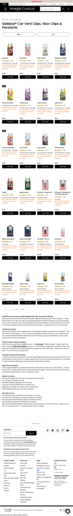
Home (3, 19)
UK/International (25, 487)
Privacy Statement (29, 442)
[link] (7, 61)
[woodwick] (12, 4)
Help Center (59, 472)
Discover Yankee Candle (11, 478)
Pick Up (22, 495)
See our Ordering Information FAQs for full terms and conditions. (60, 483)
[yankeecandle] (4, 4)
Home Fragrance (9, 468)
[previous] (20, 1)
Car (7, 19)
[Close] (70, 1)
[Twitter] (52, 430)
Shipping (23, 490)
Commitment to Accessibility (41, 487)
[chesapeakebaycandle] (21, 4)
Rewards (23, 475)
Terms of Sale (40, 475)
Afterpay (22, 480)
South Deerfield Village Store (27, 484)
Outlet (5, 480)
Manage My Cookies (42, 466)
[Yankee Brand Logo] (22, 8)
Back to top (35, 423)
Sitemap (6, 490)
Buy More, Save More (37, 1)
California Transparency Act (44, 478)
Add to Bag (10, 77)
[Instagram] (57, 430)
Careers (6, 488)
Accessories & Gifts (10, 473)
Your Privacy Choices (43, 468)
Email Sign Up (7, 429)
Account (22, 466)
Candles (6, 466)
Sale (5, 475)
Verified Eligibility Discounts (25, 501)
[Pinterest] (62, 430)
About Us (6, 485)
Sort (53, 34)
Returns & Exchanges (26, 492)
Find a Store (24, 473)
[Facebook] (47, 430)
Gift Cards (7, 483)
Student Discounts (26, 497)
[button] (67, 511)
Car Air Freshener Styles (15, 19)
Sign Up (31, 433)
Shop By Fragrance (10, 463)
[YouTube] (67, 430)
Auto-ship (23, 478)
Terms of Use (40, 472)
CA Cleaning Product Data (42, 483)
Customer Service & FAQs (26, 469)
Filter (18, 34)
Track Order (23, 463)
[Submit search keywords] (63, 9)
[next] (53, 1)
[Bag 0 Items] (68, 9)
